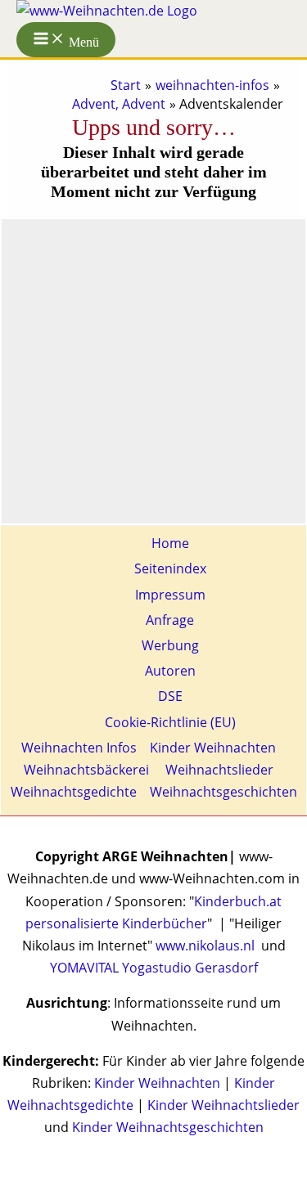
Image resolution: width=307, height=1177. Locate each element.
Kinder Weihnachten (213, 748)
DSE (170, 696)
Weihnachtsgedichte (74, 792)
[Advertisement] (153, 367)
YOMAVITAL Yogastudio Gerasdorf (154, 968)
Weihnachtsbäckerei (86, 770)
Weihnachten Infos (79, 748)
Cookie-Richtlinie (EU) (170, 722)
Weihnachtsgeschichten (223, 792)
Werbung (170, 645)
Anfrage (170, 620)
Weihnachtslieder (217, 770)
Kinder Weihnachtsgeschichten (168, 1127)
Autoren (170, 671)
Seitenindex (170, 568)
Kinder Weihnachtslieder (223, 1105)
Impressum (170, 595)
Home (170, 543)
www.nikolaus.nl (205, 946)
